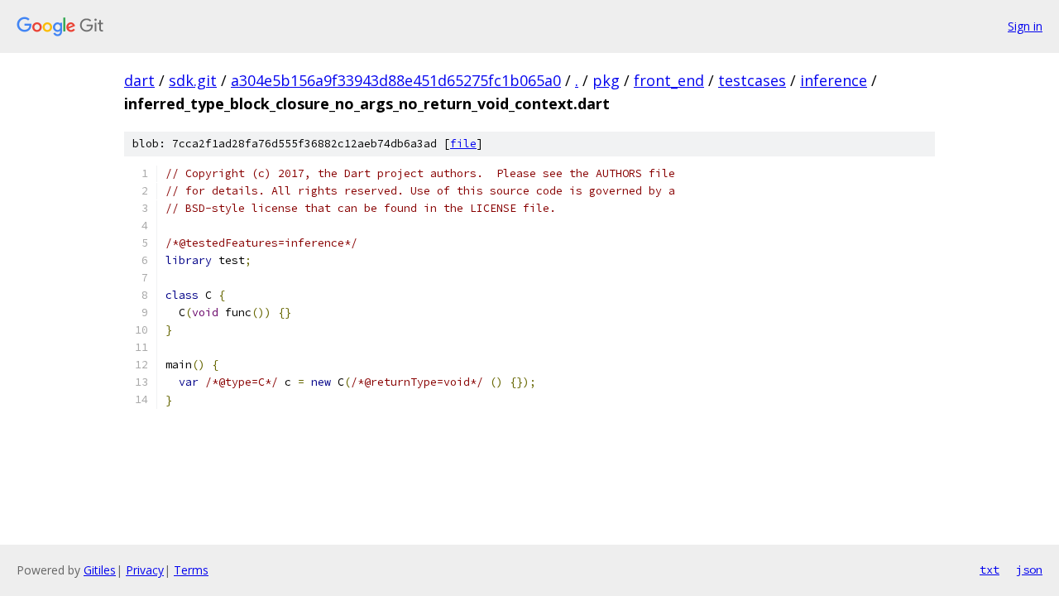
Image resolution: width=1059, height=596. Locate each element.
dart (139, 80)
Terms (191, 570)
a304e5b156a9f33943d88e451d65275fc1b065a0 (396, 80)
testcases (752, 80)
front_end (669, 80)
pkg (606, 80)
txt (989, 569)
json (1029, 569)
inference (833, 80)
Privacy (145, 570)
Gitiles (100, 570)
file (463, 144)
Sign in (1025, 26)
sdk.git (193, 80)
